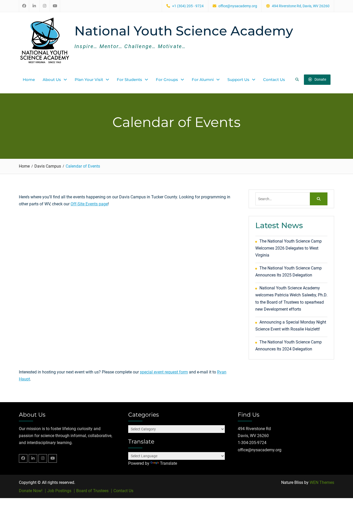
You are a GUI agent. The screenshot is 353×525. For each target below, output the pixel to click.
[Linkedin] (33, 458)
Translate (168, 463)
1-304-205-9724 (252, 442)
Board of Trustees (92, 491)
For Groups (167, 79)
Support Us (238, 79)
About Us (52, 79)
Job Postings (59, 491)
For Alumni (203, 79)
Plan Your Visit (89, 79)
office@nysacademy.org (237, 6)
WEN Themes (322, 482)
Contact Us (274, 79)
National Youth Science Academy (183, 31)
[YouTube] (52, 458)
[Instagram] (43, 458)
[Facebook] (23, 458)
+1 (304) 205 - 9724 (188, 6)
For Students (129, 79)
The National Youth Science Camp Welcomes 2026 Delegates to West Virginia (288, 248)
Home (29, 79)
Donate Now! (30, 491)
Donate (320, 79)
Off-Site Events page (89, 203)
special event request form (164, 372)
